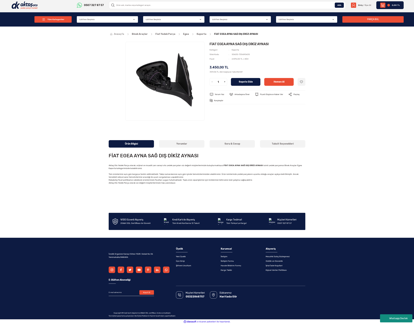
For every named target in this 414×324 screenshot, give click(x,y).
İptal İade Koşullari (274, 265)
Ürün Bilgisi (131, 143)
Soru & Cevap (232, 143)
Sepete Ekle (246, 81)
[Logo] (24, 5)
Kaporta (235, 50)
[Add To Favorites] (301, 82)
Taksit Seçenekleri (283, 143)
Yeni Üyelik (181, 256)
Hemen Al (279, 81)
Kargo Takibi (226, 270)
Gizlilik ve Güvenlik (274, 261)
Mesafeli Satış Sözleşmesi (278, 256)
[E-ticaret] (206, 321)
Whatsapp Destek (398, 318)
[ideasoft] (190, 321)
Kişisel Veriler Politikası (276, 270)
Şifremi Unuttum (183, 265)
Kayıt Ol (146, 292)
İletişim (224, 256)
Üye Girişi (180, 261)
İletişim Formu (227, 261)
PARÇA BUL (373, 19)
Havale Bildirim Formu (231, 265)
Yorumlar (181, 143)
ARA (339, 5)
